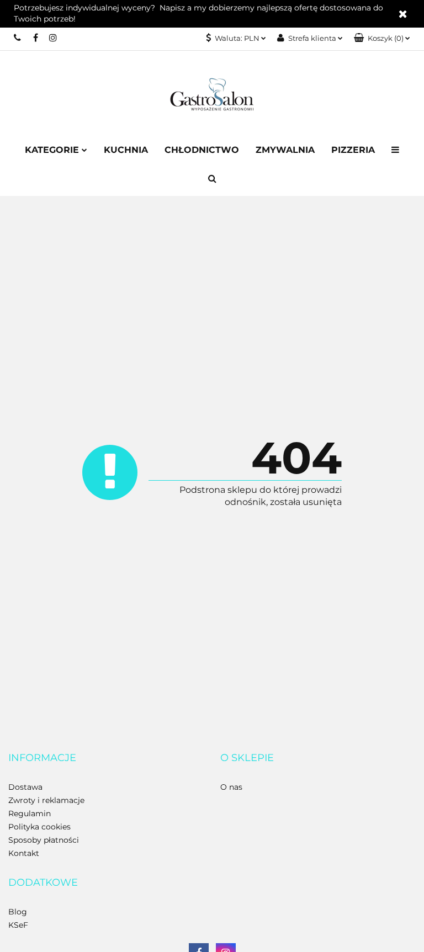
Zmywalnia (285, 150)
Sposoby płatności (43, 840)
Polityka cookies (39, 827)
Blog (17, 912)
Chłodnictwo (202, 150)
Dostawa (25, 787)
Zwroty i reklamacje (46, 800)
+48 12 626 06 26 (18, 37)
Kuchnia (126, 150)
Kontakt (23, 853)
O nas (231, 787)
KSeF (18, 925)
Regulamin (29, 813)
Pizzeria (353, 150)
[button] (382, 38)
